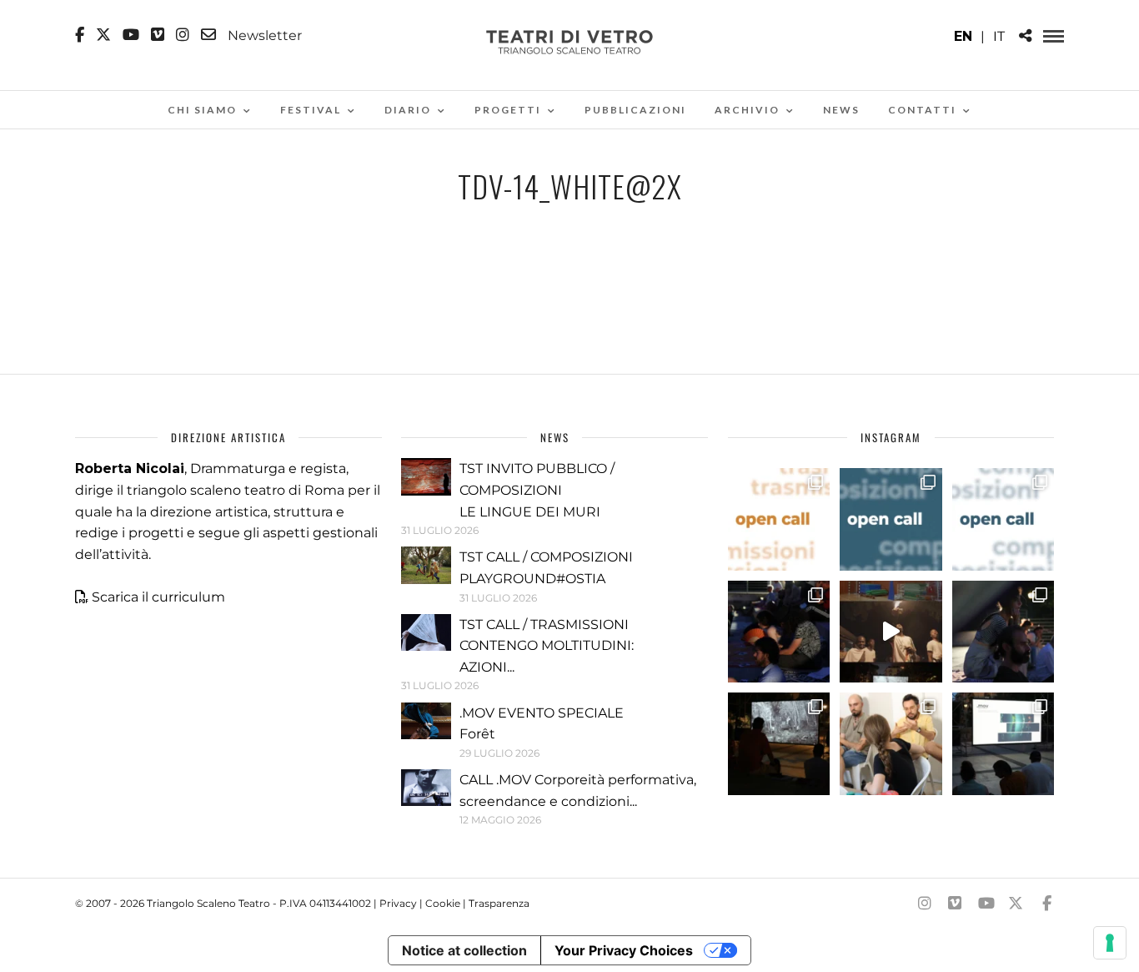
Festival (310, 109)
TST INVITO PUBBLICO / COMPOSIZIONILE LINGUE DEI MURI (537, 490)
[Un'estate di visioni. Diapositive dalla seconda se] (779, 743)
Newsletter (263, 35)
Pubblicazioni (635, 109)
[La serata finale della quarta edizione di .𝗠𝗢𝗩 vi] (1003, 631)
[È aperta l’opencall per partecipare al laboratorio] (890, 519)
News (841, 109)
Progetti (507, 109)
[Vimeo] (157, 35)
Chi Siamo (202, 109)
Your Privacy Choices (623, 950)
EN (963, 36)
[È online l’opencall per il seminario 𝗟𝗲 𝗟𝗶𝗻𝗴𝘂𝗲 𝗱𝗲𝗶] (1003, 519)
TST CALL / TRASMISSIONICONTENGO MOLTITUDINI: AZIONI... (546, 646)
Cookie (442, 903)
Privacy (398, 903)
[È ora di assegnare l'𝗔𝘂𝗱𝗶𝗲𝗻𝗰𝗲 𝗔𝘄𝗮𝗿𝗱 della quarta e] (890, 631)
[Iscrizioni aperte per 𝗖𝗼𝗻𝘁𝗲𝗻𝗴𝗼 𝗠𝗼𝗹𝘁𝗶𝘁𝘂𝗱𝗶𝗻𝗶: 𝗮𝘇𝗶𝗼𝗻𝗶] (779, 519)
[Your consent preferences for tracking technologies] (1110, 943)
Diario (407, 109)
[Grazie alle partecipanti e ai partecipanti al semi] (890, 743)
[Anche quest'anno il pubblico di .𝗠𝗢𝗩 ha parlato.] (779, 631)
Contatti (922, 109)
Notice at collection (464, 950)
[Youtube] (131, 35)
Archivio (747, 109)
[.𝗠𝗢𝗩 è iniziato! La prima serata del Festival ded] (1003, 743)
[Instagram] (182, 35)
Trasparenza (499, 903)
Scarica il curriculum (158, 597)
